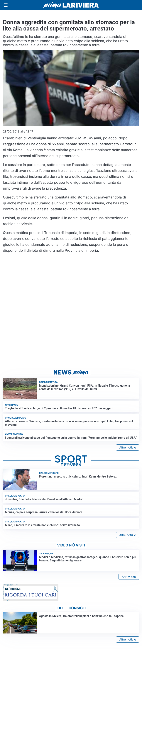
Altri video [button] (129, 577)
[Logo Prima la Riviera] (71, 5)
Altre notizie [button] (127, 447)
